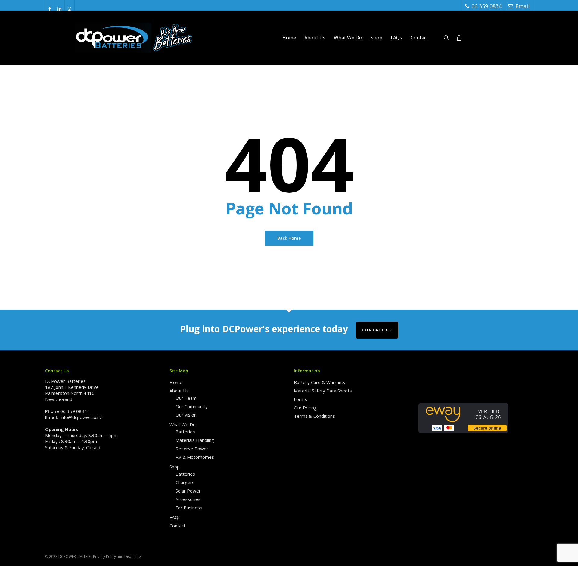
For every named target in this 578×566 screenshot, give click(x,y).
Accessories (188, 499)
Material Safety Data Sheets (323, 391)
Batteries (185, 432)
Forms (300, 399)
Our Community (192, 406)
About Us (179, 391)
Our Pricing (305, 408)
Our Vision (186, 415)
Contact (177, 526)
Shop (174, 467)
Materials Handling (195, 440)
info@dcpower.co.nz (81, 417)
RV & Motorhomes (195, 457)
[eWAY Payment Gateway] (463, 436)
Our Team (186, 398)
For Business (189, 508)
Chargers (185, 482)
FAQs (175, 517)
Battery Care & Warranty (320, 382)
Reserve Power (192, 449)
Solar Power (188, 491)
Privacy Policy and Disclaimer (117, 556)
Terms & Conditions (314, 416)
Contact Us (377, 330)
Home (175, 382)
